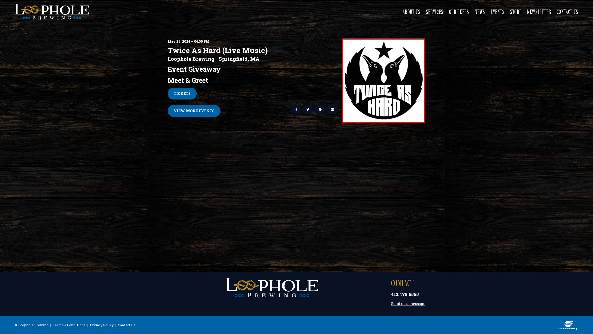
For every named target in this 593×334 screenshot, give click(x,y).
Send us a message (408, 303)
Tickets (182, 93)
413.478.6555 (405, 294)
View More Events (194, 110)
